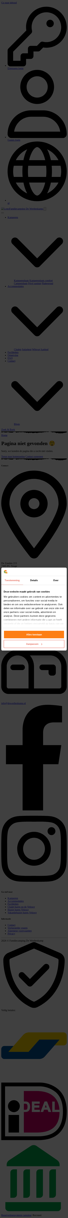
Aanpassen (32, 644)
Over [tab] (56, 580)
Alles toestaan (34, 634)
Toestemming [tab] (12, 580)
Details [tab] (34, 580)
